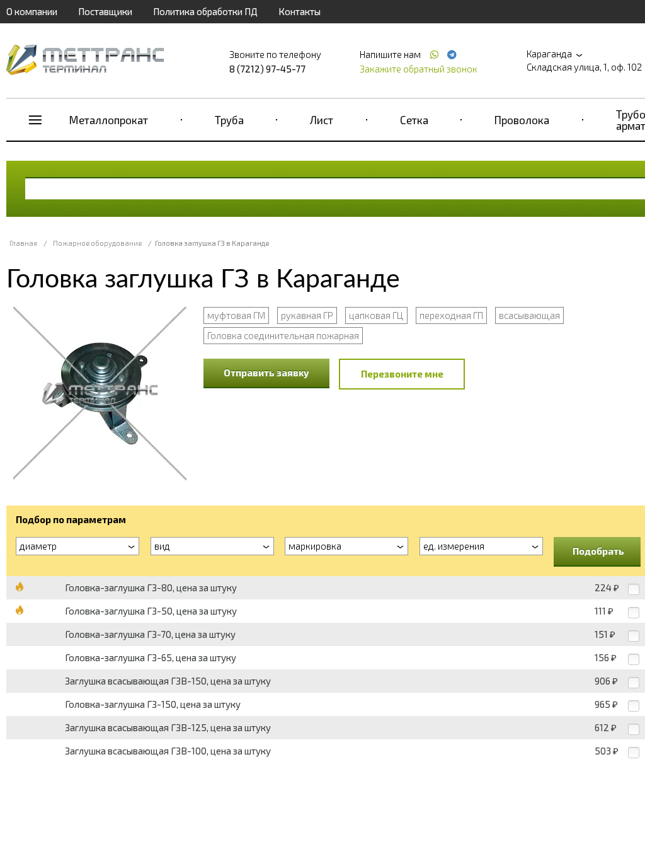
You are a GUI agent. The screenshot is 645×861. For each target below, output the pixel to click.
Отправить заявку (266, 372)
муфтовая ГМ (236, 315)
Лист (321, 119)
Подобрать (598, 551)
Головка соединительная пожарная (283, 335)
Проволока (521, 119)
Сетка (414, 119)
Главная (23, 243)
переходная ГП (451, 315)
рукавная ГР (307, 315)
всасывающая (529, 315)
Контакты (299, 11)
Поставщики (105, 11)
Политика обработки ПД (205, 11)
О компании (31, 11)
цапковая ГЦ (376, 315)
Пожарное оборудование (97, 243)
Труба (229, 119)
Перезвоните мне (402, 373)
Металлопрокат (108, 119)
